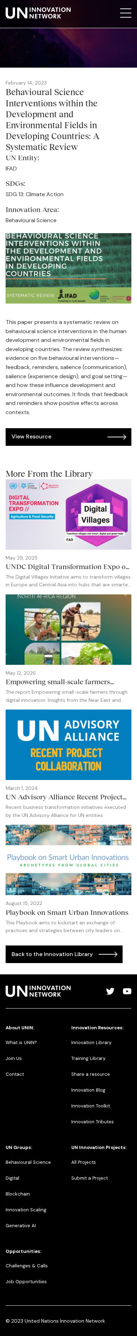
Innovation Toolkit (90, 1106)
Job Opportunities (26, 1282)
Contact (15, 1074)
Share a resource (90, 1074)
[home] (38, 13)
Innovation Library (91, 1042)
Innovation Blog (88, 1090)
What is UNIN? (21, 1042)
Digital (12, 1178)
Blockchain (18, 1194)
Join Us (14, 1058)
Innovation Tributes (92, 1122)
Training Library (88, 1058)
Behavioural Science (28, 1162)
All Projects (83, 1162)
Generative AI (21, 1226)
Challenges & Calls (27, 1266)
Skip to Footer (11, 7)
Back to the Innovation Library (52, 954)
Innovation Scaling (26, 1210)
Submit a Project (89, 1178)
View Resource (31, 436)
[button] (126, 13)
